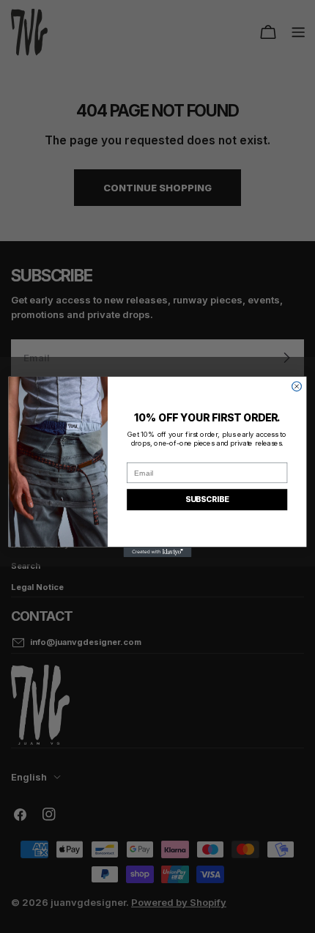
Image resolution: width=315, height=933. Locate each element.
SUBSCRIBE (207, 499)
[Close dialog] (297, 386)
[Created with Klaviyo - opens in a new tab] (158, 552)
